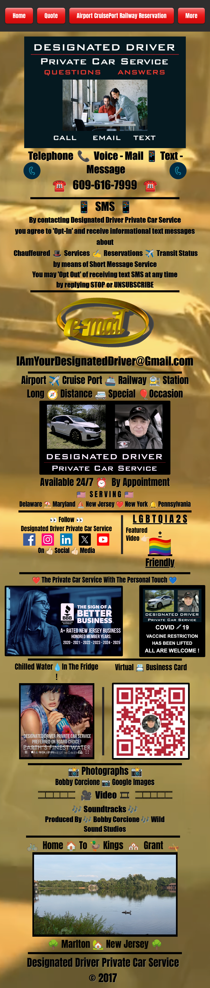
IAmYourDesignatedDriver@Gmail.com (104, 361)
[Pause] (26, 752)
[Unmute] (33, 752)
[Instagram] (48, 539)
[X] (85, 539)
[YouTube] (103, 539)
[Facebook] (29, 539)
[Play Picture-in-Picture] (80, 752)
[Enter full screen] (87, 752)
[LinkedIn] (66, 539)
